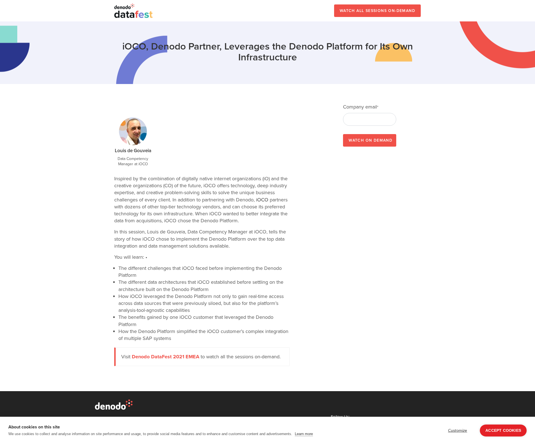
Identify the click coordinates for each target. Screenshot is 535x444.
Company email (360, 106)
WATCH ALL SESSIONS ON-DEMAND (377, 11)
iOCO (262, 199)
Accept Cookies (503, 430)
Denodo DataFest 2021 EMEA (165, 356)
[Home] (133, 11)
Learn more (304, 434)
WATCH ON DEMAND (370, 140)
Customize (457, 430)
